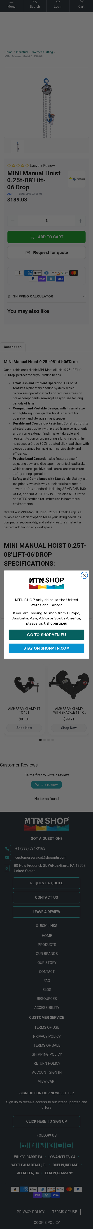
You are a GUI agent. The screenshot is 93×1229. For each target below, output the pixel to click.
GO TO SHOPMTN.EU (46, 634)
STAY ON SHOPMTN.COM (46, 648)
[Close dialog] (84, 575)
